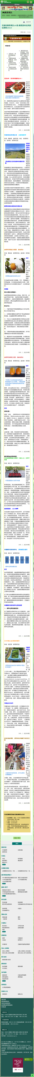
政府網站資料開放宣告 (6, 1005)
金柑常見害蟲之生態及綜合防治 (12, 64)
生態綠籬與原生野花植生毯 (25, 904)
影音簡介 (4, 925)
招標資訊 (4, 994)
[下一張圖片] (30, 8)
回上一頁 (17, 838)
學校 (19, 919)
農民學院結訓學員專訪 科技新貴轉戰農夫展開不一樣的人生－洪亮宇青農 (24, 53)
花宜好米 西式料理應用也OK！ (12, 55)
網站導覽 (3, 999)
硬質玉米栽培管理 (22, 877)
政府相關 (4, 966)
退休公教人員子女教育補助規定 (25, 953)
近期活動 (20, 850)
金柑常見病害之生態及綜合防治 (12, 69)
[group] (17, 8)
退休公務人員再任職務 (8, 953)
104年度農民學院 (6, 879)
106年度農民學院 (6, 881)
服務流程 (4, 975)
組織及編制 (21, 927)
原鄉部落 (3, 935)
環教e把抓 (4, 914)
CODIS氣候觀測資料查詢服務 (9, 893)
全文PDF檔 (26, 130)
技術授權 (20, 902)
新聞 (3, 938)
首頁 (3, 15)
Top (32, 1075)
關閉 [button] (17, 843)
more (4, 864)
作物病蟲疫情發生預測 (8, 892)
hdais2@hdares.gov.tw (12, 1036)
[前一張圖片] (3, 8)
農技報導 (20, 860)
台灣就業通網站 (6, 987)
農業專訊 (13, 15)
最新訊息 (4, 852)
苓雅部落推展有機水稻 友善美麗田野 (12, 60)
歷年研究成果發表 (7, 904)
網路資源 (3, 963)
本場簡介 (3, 923)
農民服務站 (5, 977)
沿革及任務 (21, 925)
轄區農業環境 (5, 927)
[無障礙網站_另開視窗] (28, 1059)
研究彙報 (20, 858)
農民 (19, 917)
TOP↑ (20, 130)
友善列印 (28, 22)
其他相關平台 (5, 910)
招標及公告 (4, 991)
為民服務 (3, 972)
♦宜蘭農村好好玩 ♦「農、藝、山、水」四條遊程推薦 (9, 871)
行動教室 (20, 938)
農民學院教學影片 (6, 875)
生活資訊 (4, 968)
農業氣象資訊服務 (22, 892)
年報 (3, 858)
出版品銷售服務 (22, 975)
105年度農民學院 (22, 879)
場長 (3, 929)
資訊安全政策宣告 (5, 1003)
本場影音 (4, 944)
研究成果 (3, 899)
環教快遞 (4, 917)
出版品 (8, 15)
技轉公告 (20, 994)
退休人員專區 (5, 948)
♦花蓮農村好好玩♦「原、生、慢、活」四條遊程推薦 (25, 871)
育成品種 (4, 902)
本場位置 (3, 1006)
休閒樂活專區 (5, 868)
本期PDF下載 (26, 41)
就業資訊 (3, 984)
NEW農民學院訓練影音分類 (9, 877)
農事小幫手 (4, 887)
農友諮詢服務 (21, 890)
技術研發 (4, 908)
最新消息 (3, 847)
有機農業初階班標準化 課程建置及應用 (24, 60)
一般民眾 (4, 919)
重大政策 (3, 957)
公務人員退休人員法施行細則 (25, 951)
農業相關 (20, 966)
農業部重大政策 (6, 959)
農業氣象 (20, 977)
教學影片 (20, 940)
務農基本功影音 (6, 890)
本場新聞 (4, 850)
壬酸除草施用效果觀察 (24, 944)
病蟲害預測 (5, 979)
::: (1, 12)
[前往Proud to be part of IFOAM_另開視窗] (18, 1065)
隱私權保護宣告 (5, 1001)
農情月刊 (4, 862)
